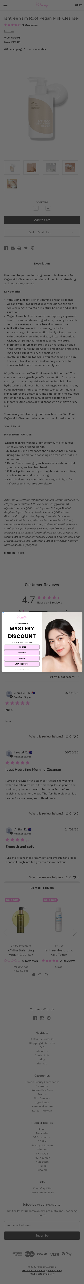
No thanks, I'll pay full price (22, 669)
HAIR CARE (22, 647)
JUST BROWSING (21, 664)
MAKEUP (22, 658)
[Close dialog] (3, 613)
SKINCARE (22, 653)
